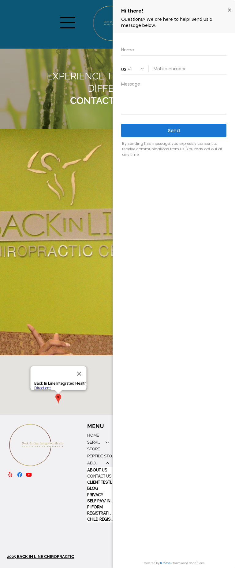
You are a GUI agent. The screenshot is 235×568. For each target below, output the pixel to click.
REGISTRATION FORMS (101, 513)
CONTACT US (99, 476)
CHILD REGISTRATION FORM (101, 519)
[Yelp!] (10, 474)
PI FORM (95, 506)
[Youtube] (29, 474)
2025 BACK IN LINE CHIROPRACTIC (40, 556)
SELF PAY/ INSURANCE (101, 500)
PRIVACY (95, 494)
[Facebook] (20, 474)
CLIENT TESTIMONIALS (101, 482)
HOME (93, 435)
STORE (93, 449)
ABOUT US (97, 469)
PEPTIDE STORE (101, 456)
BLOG (92, 488)
